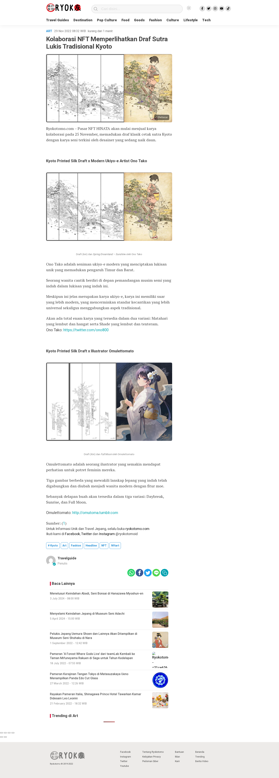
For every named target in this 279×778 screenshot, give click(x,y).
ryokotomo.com (137, 528)
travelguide (67, 558)
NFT (104, 546)
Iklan (177, 756)
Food (125, 20)
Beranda (199, 752)
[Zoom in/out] (12, 732)
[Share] (5, 732)
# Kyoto (53, 546)
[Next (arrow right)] (5, 737)
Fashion (155, 20)
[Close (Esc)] (1, 732)
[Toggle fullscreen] (9, 732)
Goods (139, 20)
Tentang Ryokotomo (153, 752)
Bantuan (179, 752)
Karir (177, 761)
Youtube (124, 766)
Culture (172, 20)
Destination (82, 20)
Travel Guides (57, 20)
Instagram (107, 534)
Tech (206, 20)
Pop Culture (107, 20)
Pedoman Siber (150, 761)
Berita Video (201, 761)
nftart (115, 546)
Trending (200, 756)
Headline (91, 546)
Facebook (72, 534)
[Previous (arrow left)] (1, 737)
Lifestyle (191, 20)
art (64, 546)
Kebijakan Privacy (151, 756)
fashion (76, 546)
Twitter (86, 534)
